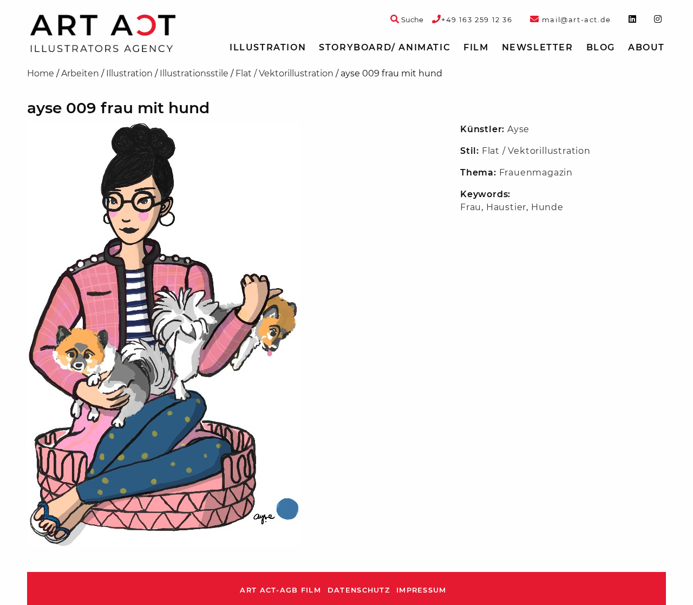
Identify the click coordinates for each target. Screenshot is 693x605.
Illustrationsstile (194, 73)
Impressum (421, 590)
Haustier (506, 207)
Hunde (547, 207)
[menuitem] (267, 47)
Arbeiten (80, 73)
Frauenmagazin (536, 172)
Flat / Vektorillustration (285, 73)
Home (40, 73)
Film (475, 47)
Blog (600, 47)
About (646, 47)
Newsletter (537, 47)
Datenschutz (359, 590)
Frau (470, 207)
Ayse (518, 129)
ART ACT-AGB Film (280, 590)
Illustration (268, 47)
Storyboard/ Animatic (384, 47)
